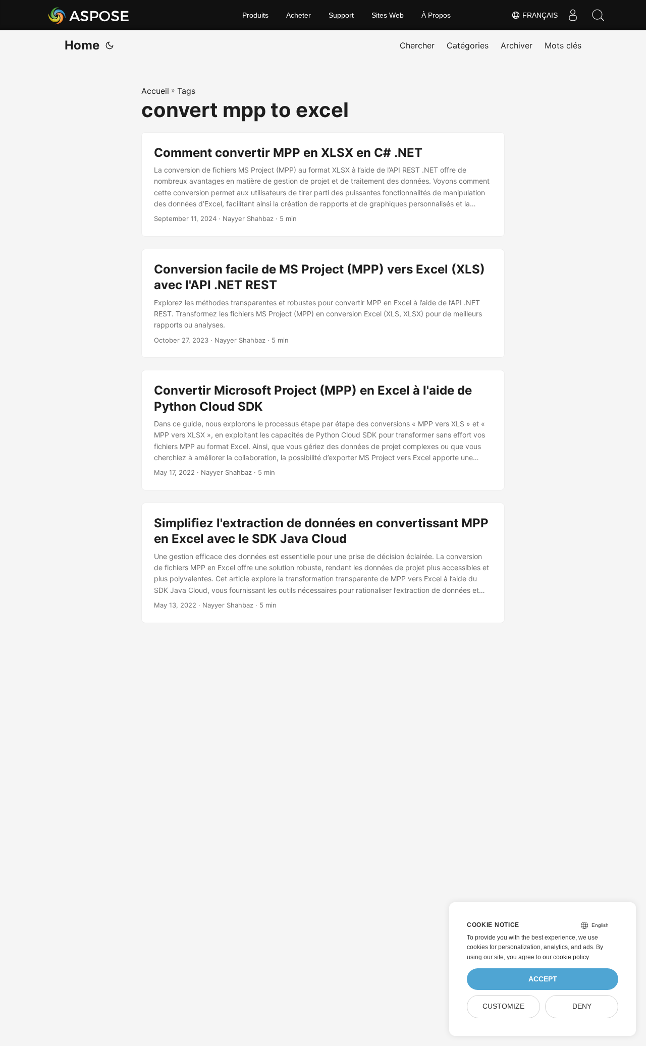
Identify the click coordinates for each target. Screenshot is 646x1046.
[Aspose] (89, 15)
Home (82, 45)
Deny (581, 1006)
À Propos (436, 15)
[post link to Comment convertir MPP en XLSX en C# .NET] (323, 185)
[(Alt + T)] (109, 45)
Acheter (298, 15)
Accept (542, 979)
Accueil (155, 91)
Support (341, 15)
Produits (255, 15)
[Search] (598, 15)
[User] (572, 15)
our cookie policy (565, 957)
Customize (503, 1006)
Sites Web (387, 15)
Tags (186, 91)
